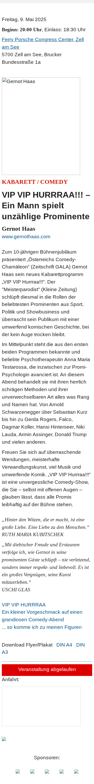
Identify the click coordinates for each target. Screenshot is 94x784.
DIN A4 (64, 645)
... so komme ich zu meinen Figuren (42, 627)
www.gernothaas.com (26, 236)
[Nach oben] (87, 777)
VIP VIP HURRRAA (24, 604)
